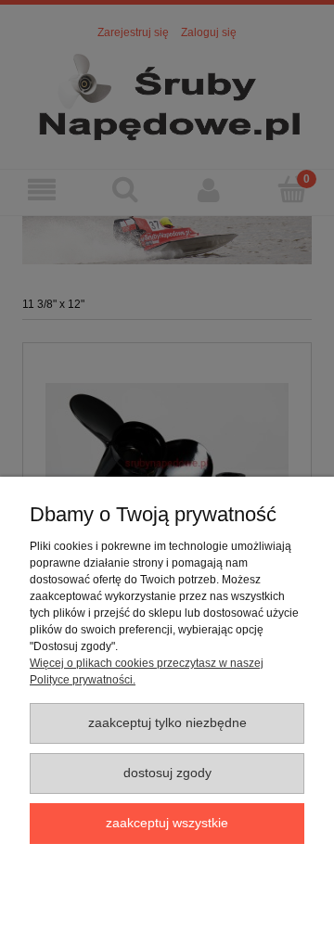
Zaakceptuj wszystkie (167, 823)
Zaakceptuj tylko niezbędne (167, 723)
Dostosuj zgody (167, 773)
